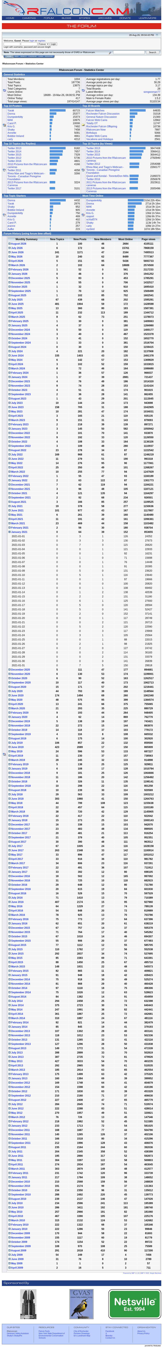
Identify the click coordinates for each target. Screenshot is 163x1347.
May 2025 (16, 308)
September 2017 (21, 837)
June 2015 (17, 953)
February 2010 (19, 1224)
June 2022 (17, 458)
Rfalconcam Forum (12, 63)
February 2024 (19, 372)
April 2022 (17, 467)
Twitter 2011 (14, 170)
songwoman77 (152, 92)
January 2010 (19, 1229)
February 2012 (19, 1121)
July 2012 (17, 1104)
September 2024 (21, 342)
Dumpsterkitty (15, 117)
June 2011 (17, 1156)
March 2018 (18, 811)
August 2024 (18, 347)
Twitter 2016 (14, 161)
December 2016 (20, 876)
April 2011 (17, 1164)
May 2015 (16, 958)
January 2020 (19, 717)
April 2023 (17, 415)
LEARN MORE (147, 18)
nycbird (90, 229)
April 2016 (17, 910)
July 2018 (17, 794)
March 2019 (18, 760)
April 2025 (17, 312)
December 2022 (20, 433)
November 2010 (20, 1186)
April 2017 (17, 859)
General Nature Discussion (101, 117)
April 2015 (17, 962)
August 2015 (18, 945)
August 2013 (18, 1048)
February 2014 (19, 1022)
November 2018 (20, 777)
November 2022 (20, 437)
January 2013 (19, 1078)
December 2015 (20, 927)
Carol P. (11, 123)
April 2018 (17, 807)
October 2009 (19, 1242)
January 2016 (19, 923)
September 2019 (21, 734)
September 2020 (21, 682)
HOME (10, 18)
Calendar (32, 56)
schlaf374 (91, 219)
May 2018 (16, 803)
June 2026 (17, 252)
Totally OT (92, 123)
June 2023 (17, 407)
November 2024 (20, 334)
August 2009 (18, 1250)
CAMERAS (29, 18)
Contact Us (110, 1338)
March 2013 (18, 1069)
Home (9, 56)
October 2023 (19, 390)
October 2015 (19, 936)
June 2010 (17, 1207)
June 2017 (17, 850)
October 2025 (19, 286)
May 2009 (16, 1263)
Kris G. (11, 126)
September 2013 (21, 1044)
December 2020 (20, 669)
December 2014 (20, 979)
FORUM (49, 18)
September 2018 (21, 785)
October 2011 (19, 1138)
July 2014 (17, 1001)
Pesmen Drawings (82, 1333)
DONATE (125, 18)
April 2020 (17, 704)
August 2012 (18, 1100)
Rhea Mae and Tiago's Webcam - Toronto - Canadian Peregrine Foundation (26, 176)
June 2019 (17, 747)
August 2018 (18, 790)
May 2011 (16, 1160)
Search (23, 56)
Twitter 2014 (14, 151)
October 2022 (19, 441)
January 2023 (19, 428)
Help (16, 56)
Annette (11, 132)
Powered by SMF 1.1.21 (131, 1273)
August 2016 (18, 893)
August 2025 (18, 295)
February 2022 (19, 476)
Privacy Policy (143, 1333)
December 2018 (20, 773)
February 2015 (19, 970)
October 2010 (19, 1190)
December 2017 (20, 824)
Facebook (110, 1331)
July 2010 (17, 1203)
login (32, 40)
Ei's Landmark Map (82, 1336)
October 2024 (19, 338)
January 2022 (19, 480)
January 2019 (19, 768)
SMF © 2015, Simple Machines (151, 1273)
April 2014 (17, 1014)
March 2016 (18, 915)
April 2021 (17, 519)
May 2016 (16, 906)
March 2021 (18, 523)
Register (49, 56)
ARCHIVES (105, 18)
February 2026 (19, 269)
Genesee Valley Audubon (18, 1333)
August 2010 (18, 1199)
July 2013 (17, 1052)
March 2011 (18, 1168)
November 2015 (20, 932)
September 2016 (21, 889)
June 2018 (17, 798)
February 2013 (19, 1074)
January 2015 (19, 975)
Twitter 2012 (14, 157)
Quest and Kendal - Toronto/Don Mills (107, 176)
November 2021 (20, 489)
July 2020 (17, 691)
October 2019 (19, 730)
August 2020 (18, 687)
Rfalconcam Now (96, 129)
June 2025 (17, 304)
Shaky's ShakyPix (14, 1336)
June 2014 (17, 1005)
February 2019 (19, 764)
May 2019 (16, 751)
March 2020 (18, 708)
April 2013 (17, 1065)
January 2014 (19, 1026)
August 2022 (18, 450)
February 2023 (19, 424)
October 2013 (19, 1039)
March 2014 (18, 1018)
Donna (11, 113)
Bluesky (109, 1336)
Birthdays (91, 132)
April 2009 (17, 1267)
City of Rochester (81, 1331)
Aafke (10, 229)
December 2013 (20, 1031)
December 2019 (20, 721)
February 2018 (19, 816)
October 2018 (19, 781)
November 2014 (20, 983)
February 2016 (19, 919)
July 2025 (17, 299)
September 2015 (21, 940)
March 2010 (18, 1220)
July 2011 (16, 1151)
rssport (90, 216)
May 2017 (16, 854)
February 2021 (19, 527)
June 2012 (17, 1108)
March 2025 (18, 317)
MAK (10, 120)
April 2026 (17, 261)
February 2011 (19, 1173)
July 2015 (17, 949)
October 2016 (19, 884)
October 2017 (19, 833)
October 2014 (19, 988)
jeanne (11, 226)
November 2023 (20, 385)
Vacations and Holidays (99, 139)
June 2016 (17, 902)
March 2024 (18, 368)
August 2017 (18, 841)
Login (41, 56)
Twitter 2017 (14, 188)
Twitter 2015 (14, 154)
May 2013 (16, 1061)
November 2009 (20, 1237)
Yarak (10, 110)
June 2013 (17, 1057)
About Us (141, 1331)
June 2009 (17, 1259)
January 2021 (19, 532)
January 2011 (19, 1177)
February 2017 (19, 867)
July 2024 (17, 351)
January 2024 (19, 377)
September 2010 (21, 1194)
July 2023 (17, 403)
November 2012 (20, 1087)
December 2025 (20, 278)
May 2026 (16, 256)
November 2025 (20, 282)
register (41, 40)
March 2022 (18, 471)
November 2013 (20, 1035)
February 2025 (19, 321)
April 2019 (17, 755)
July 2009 (17, 1254)
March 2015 (18, 966)
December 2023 (20, 381)
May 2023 (16, 411)
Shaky (11, 129)
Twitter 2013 (14, 148)
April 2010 (17, 1216)
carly (10, 139)
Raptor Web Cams (96, 136)
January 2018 (19, 820)
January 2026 (19, 273)
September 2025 (21, 291)
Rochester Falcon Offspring (101, 126)
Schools (42, 1338)
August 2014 (18, 996)
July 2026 (17, 248)
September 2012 (21, 1095)
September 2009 (21, 1246)
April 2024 (17, 364)
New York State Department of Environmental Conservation (52, 1334)
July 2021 (17, 506)
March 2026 (18, 265)
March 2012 (18, 1117)
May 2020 (16, 699)
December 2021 (20, 484)
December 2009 (20, 1233)
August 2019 (18, 738)
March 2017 (18, 863)
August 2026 (18, 243)
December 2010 (20, 1181)
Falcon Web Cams (96, 120)
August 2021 (18, 502)
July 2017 (17, 846)
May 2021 (16, 514)
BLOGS (66, 18)
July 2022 (17, 454)
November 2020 (20, 674)
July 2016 (17, 897)
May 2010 (16, 1211)
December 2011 (20, 1130)
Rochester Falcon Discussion (103, 113)
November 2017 (20, 829)
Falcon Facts (44, 1331)
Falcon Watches (95, 110)
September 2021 (21, 497)
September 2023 (21, 394)
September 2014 (21, 992)
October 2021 (19, 493)
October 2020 (19, 678)
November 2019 (20, 725)
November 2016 (20, 880)
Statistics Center (34, 63)
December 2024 (20, 329)
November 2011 (20, 1134)
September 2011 (21, 1143)
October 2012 (19, 1091)
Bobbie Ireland (15, 136)
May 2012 (16, 1112)
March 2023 (18, 420)
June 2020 (17, 695)
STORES (84, 18)
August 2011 (18, 1147)
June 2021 (17, 510)
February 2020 (19, 712)
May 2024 (16, 360)
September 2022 (21, 446)
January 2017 (19, 872)
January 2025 (19, 325)
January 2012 (19, 1125)
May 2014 (16, 1009)
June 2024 (17, 355)
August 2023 (18, 398)
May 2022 (16, 463)
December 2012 (20, 1082)
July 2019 (17, 742)
